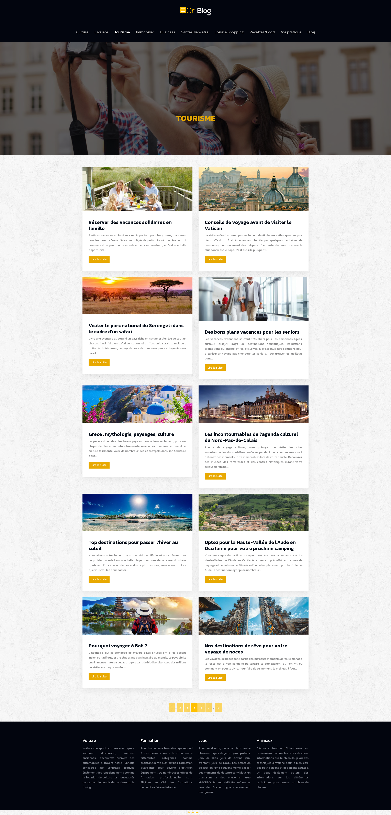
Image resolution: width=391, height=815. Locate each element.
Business (167, 32)
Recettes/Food (262, 32)
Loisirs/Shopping (229, 32)
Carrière (101, 32)
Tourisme (122, 32)
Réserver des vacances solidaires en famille (130, 225)
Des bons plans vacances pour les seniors (252, 331)
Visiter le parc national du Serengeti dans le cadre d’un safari (136, 328)
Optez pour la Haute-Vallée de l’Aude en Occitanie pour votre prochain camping (250, 545)
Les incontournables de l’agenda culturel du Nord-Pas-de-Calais (251, 437)
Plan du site (195, 812)
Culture (82, 32)
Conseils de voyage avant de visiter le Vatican (248, 225)
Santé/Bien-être (195, 32)
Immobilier (145, 32)
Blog (311, 32)
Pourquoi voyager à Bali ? (118, 645)
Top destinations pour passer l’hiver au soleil (133, 545)
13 (218, 707)
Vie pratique (291, 32)
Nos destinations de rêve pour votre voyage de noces (246, 648)
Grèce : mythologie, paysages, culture (131, 434)
